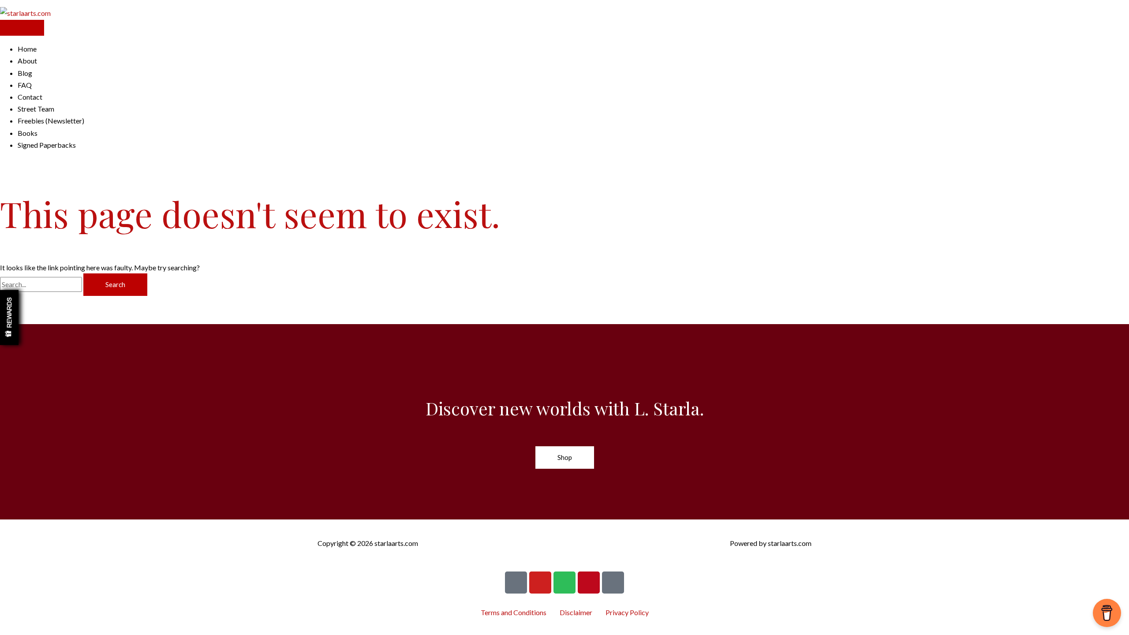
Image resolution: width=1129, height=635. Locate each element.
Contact (30, 97)
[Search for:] (41, 284)
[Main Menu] (22, 28)
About (27, 60)
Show (9, 317)
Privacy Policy (627, 612)
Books (27, 133)
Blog (25, 73)
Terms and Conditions (513, 612)
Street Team (36, 109)
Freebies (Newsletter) (51, 120)
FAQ (25, 85)
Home (27, 49)
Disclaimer (576, 612)
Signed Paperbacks (47, 145)
